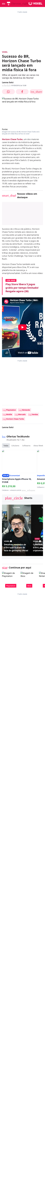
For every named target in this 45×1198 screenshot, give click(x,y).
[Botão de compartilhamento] (8, 91)
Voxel (5, 52)
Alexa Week (38, 445)
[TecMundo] (8, 3)
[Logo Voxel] (35, 3)
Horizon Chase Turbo (12, 139)
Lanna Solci (8, 82)
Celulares (15, 445)
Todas (6, 445)
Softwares (26, 445)
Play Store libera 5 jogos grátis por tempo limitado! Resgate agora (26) (22, 288)
